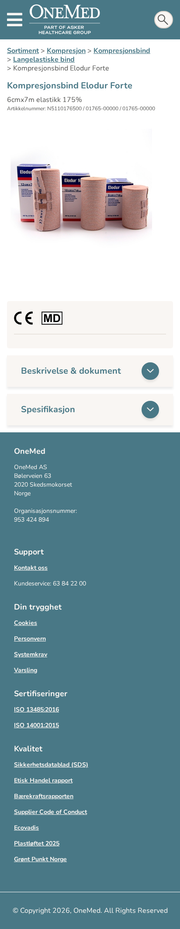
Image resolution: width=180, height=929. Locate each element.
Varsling (25, 670)
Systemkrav (30, 654)
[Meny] (14, 19)
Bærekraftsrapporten (43, 796)
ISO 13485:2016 (36, 709)
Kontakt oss (31, 568)
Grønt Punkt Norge (40, 859)
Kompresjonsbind (121, 51)
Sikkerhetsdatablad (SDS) (51, 765)
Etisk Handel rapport (43, 780)
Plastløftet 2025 (36, 843)
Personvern (30, 639)
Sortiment (23, 51)
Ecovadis (26, 828)
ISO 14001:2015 (36, 725)
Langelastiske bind (44, 59)
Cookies (25, 623)
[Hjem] (64, 19)
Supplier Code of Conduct (50, 812)
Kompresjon (66, 51)
